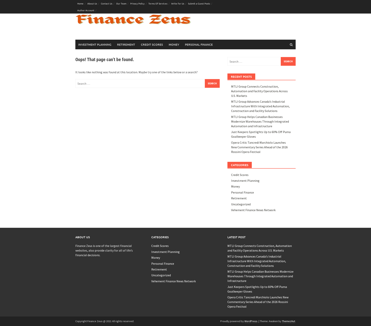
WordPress (250, 321)
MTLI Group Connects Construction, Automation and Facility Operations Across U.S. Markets (259, 91)
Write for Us (177, 3)
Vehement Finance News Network (253, 210)
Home (80, 3)
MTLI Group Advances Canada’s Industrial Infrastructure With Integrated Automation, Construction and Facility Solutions (260, 106)
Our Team (121, 3)
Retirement (126, 44)
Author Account (85, 10)
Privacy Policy (137, 3)
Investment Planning (94, 44)
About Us (92, 3)
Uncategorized (241, 204)
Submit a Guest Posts (199, 3)
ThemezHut (288, 321)
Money (174, 44)
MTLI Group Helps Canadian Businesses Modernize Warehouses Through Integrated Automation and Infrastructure (260, 121)
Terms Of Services (157, 3)
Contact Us (106, 3)
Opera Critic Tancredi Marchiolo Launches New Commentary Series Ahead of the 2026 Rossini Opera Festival (259, 147)
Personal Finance (199, 44)
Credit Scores (152, 44)
